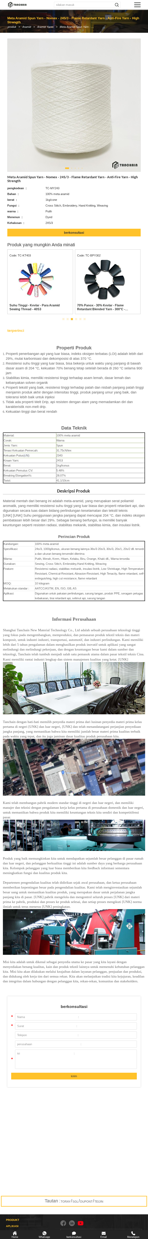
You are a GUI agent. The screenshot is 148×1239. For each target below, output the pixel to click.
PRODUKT (12, 1219)
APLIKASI (12, 1226)
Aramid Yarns (45, 26)
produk (12, 26)
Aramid (26, 26)
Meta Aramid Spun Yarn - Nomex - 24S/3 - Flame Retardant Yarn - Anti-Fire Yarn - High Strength (79, 26)
